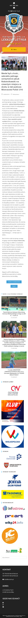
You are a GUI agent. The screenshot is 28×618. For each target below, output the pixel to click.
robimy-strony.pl (11, 615)
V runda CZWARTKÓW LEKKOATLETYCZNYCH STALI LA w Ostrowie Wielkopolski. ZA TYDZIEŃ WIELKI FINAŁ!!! (14, 372)
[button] (14, 281)
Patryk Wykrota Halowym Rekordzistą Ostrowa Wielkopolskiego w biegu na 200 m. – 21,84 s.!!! (14, 313)
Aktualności (16, 94)
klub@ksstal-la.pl (14, 11)
